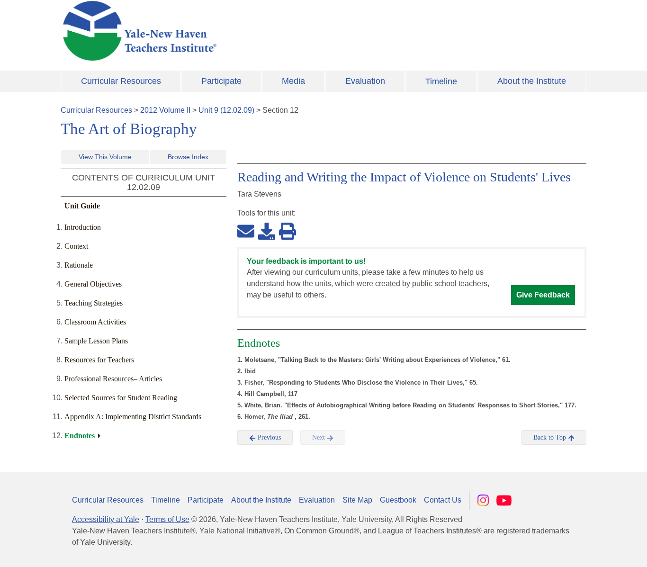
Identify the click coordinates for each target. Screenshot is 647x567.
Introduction (82, 227)
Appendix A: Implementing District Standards (132, 417)
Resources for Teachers (99, 360)
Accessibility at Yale (105, 519)
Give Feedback (543, 295)
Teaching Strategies (93, 303)
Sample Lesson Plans (96, 341)
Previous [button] (268, 437)
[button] (592, 550)
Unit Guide (82, 206)
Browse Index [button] (188, 157)
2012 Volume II (165, 110)
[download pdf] (266, 230)
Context (76, 246)
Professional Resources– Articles (113, 379)
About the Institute (531, 81)
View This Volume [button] (105, 157)
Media (293, 81)
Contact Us (442, 500)
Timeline (441, 81)
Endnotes (79, 436)
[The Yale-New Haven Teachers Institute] (233, 31)
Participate (221, 81)
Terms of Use (167, 519)
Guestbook (398, 500)
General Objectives (93, 284)
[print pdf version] (287, 230)
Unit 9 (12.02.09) (226, 110)
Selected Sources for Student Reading (120, 398)
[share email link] (245, 230)
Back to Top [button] (550, 437)
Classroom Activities (95, 322)
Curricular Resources (121, 81)
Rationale (78, 265)
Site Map (357, 500)
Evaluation (365, 81)
